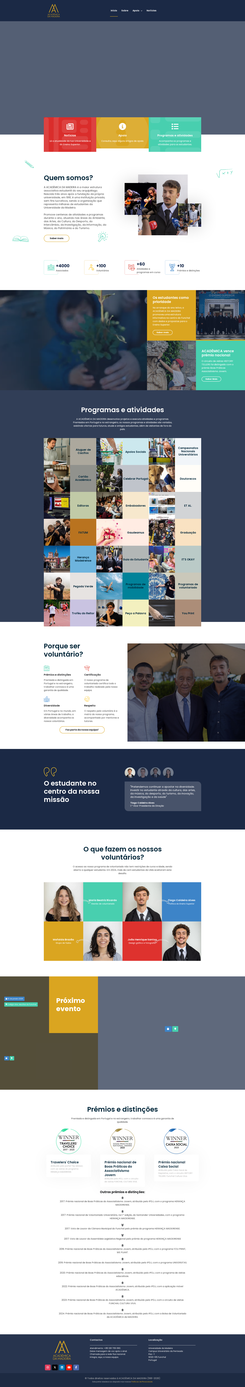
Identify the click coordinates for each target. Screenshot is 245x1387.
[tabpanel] (163, 796)
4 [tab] (168, 772)
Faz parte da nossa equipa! (82, 729)
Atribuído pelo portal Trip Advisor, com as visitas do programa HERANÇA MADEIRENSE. (67, 1168)
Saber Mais (211, 379)
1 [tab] (130, 772)
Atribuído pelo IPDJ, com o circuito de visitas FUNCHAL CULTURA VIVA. (121, 1180)
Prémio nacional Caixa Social (171, 1164)
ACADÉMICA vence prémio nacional (218, 353)
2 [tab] (142, 772)
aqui (114, 141)
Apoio (136, 10)
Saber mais (56, 238)
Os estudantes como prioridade (171, 300)
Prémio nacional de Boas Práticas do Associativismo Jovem (120, 1168)
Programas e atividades (175, 135)
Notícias (151, 10)
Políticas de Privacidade (141, 1381)
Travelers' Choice (65, 1162)
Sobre (124, 10)
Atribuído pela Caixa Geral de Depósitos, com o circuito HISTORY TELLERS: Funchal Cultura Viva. (175, 1173)
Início (114, 10)
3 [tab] (155, 772)
